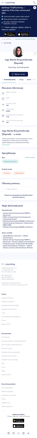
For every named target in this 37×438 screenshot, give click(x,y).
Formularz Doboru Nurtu (9, 356)
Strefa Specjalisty (7, 388)
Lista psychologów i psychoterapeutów (14, 341)
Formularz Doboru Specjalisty (11, 352)
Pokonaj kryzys (6, 374)
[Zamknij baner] (34, 7)
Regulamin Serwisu (7, 298)
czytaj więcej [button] (6, 144)
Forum (3, 367)
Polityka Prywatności (8, 301)
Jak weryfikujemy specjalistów (11, 316)
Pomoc (4, 320)
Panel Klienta (6, 337)
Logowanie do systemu (9, 395)
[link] (6, 43)
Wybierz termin (20, 74)
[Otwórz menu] (34, 3)
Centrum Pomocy (7, 348)
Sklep (3, 371)
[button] (35, 54)
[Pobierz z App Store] (23, 34)
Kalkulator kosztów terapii (10, 359)
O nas (3, 313)
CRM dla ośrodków (7, 391)
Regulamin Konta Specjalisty (10, 305)
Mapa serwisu (6, 324)
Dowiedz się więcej (30, 157)
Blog (3, 363)
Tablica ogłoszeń (7, 406)
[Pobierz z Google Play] (10, 34)
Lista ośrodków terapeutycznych (12, 344)
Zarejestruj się (6, 403)
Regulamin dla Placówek (9, 309)
